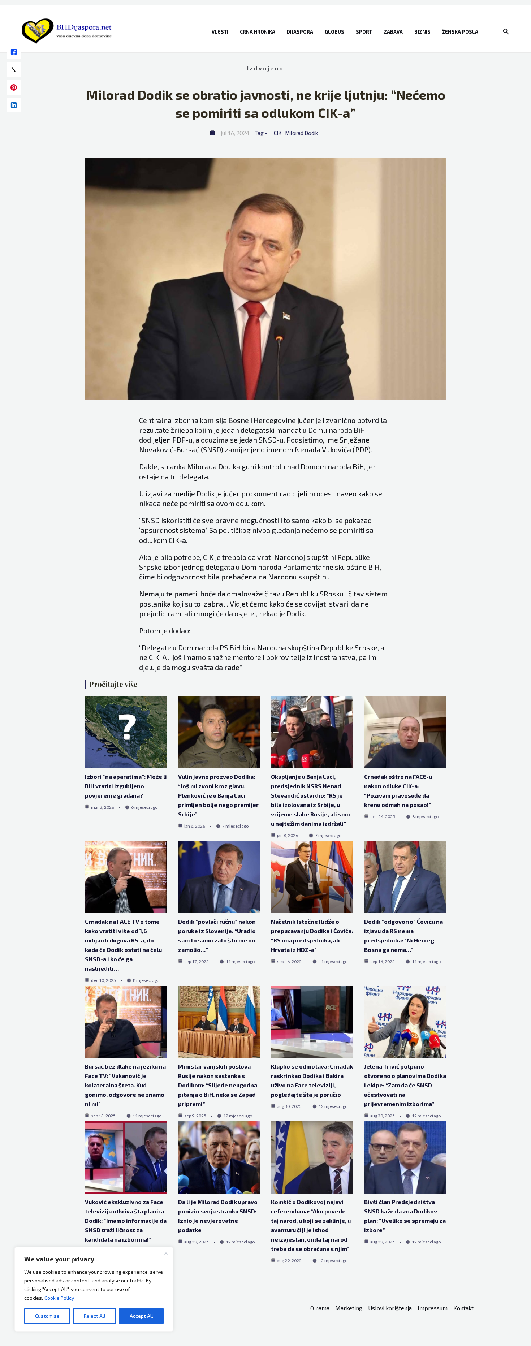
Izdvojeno (265, 68)
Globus (334, 32)
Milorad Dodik (301, 133)
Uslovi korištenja (390, 1307)
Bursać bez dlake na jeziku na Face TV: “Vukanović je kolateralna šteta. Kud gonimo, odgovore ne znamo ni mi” (125, 1085)
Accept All (141, 1316)
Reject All (94, 1316)
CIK (278, 133)
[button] (506, 31)
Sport (364, 32)
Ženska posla (460, 32)
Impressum (433, 1307)
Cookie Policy (59, 1298)
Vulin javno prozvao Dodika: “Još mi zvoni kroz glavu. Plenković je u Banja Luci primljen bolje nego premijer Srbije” (218, 795)
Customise (47, 1316)
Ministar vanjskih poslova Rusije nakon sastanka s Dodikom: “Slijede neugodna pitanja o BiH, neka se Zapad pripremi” (217, 1085)
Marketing (348, 1307)
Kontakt (463, 1307)
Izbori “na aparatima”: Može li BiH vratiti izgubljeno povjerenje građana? (126, 786)
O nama (319, 1307)
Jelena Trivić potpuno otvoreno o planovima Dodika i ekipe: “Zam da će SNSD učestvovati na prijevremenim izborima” (405, 1085)
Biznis (422, 32)
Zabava (393, 32)
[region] (93, 1289)
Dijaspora (300, 32)
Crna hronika (257, 32)
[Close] (165, 1253)
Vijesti (220, 32)
